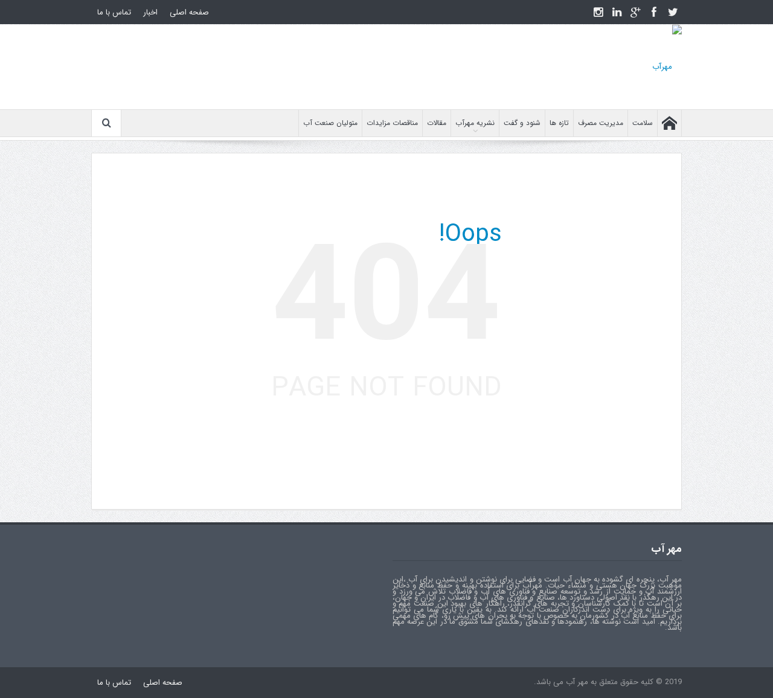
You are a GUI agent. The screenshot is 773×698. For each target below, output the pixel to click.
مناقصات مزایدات (392, 123)
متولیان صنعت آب (330, 123)
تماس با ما (114, 12)
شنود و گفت (522, 123)
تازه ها (559, 123)
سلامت (642, 123)
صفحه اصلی (189, 12)
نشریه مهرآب (475, 123)
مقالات (436, 123)
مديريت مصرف (600, 123)
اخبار (150, 12)
